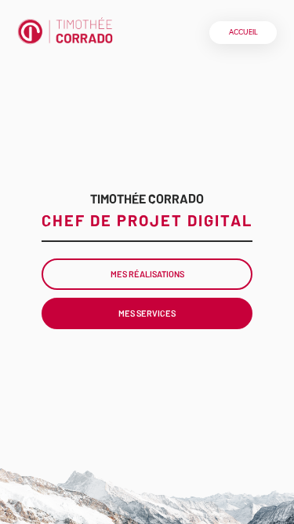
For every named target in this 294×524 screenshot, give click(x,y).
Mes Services (147, 313)
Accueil (243, 31)
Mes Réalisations (147, 274)
